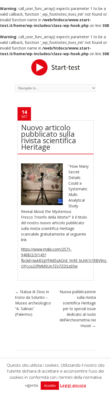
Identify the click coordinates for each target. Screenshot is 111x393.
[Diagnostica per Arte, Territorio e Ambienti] (55, 66)
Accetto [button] (50, 385)
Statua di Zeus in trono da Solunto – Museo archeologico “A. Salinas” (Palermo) (33, 303)
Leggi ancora (73, 385)
